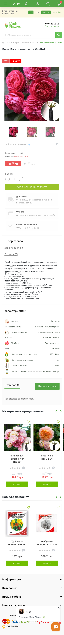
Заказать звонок (52, 26)
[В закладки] (28, 422)
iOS (30, 12)
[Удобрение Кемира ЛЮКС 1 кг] (46, 523)
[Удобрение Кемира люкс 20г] (17, 523)
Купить (17, 484)
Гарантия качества (26, 224)
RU (18, 4)
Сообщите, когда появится (32, 187)
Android (46, 12)
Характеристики (13, 247)
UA (14, 4)
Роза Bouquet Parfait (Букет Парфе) (17, 458)
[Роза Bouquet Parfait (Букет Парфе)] (17, 437)
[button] (37, 3)
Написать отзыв (47, 386)
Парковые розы (29, 42)
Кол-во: (9, 173)
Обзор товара (13, 241)
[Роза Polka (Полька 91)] (46, 437)
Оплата (20, 211)
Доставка (21, 196)
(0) (29, 144)
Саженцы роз (13, 42)
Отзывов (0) (11, 254)
